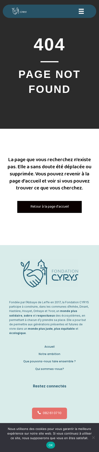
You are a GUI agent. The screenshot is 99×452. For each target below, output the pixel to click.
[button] (48, 397)
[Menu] (81, 11)
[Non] (93, 437)
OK (51, 445)
